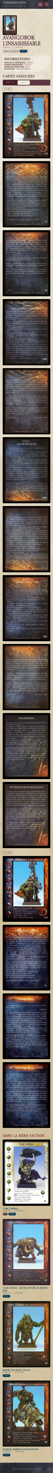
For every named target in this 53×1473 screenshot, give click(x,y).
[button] (40, 4)
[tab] (10, 82)
